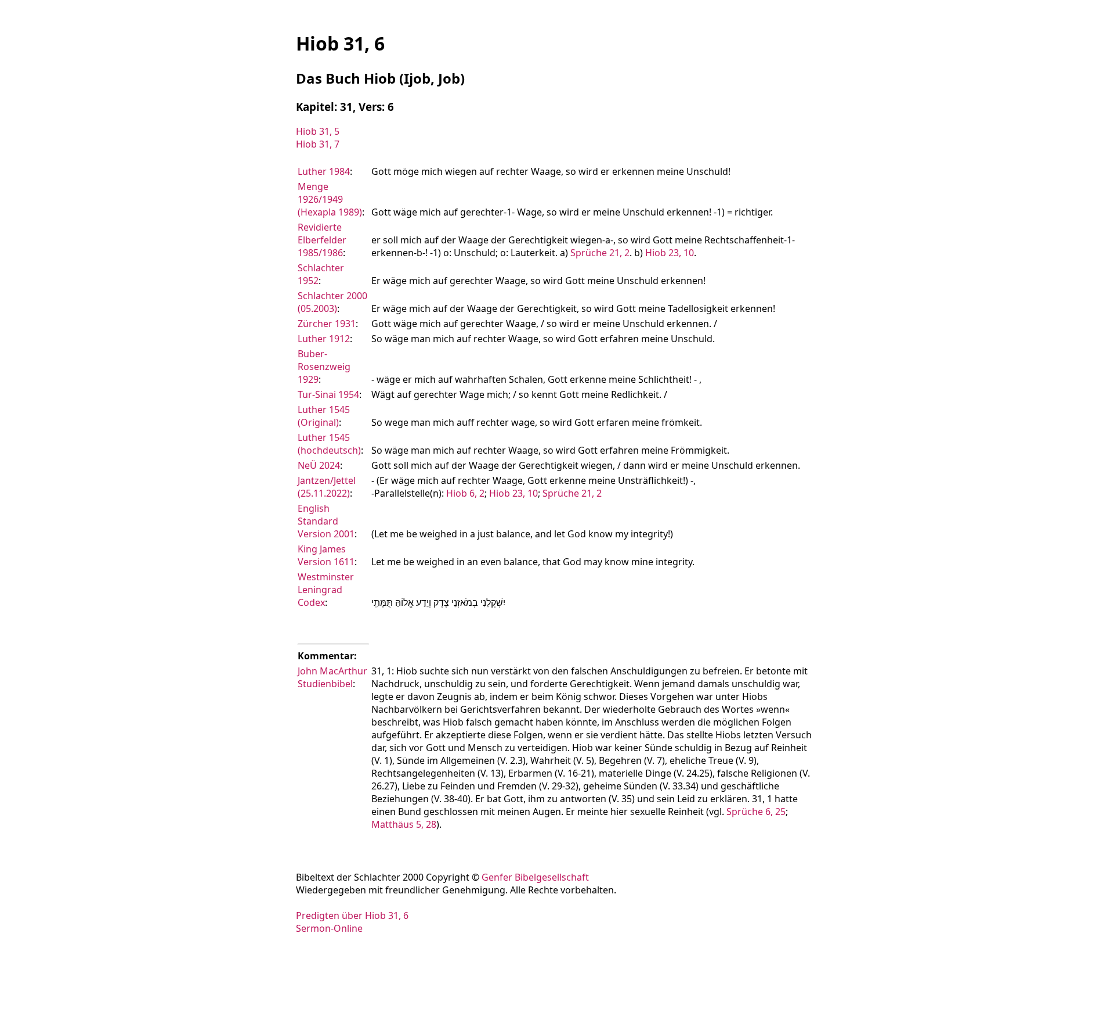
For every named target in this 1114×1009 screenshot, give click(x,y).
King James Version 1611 (326, 555)
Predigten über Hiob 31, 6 (352, 915)
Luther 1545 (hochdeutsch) (329, 444)
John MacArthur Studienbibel (332, 677)
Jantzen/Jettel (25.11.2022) (327, 487)
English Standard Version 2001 (326, 521)
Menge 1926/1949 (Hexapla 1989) (330, 199)
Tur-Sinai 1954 (328, 394)
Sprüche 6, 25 (756, 811)
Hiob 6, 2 (465, 493)
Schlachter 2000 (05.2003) (332, 302)
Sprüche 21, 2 (600, 252)
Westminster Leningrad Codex (326, 589)
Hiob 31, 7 (317, 144)
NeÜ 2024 (319, 465)
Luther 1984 (324, 171)
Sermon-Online (329, 928)
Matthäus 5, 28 (403, 824)
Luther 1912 (324, 338)
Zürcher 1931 (327, 323)
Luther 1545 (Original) (324, 416)
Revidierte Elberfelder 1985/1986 (322, 240)
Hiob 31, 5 (317, 131)
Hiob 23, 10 (669, 252)
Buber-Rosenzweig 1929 (324, 366)
